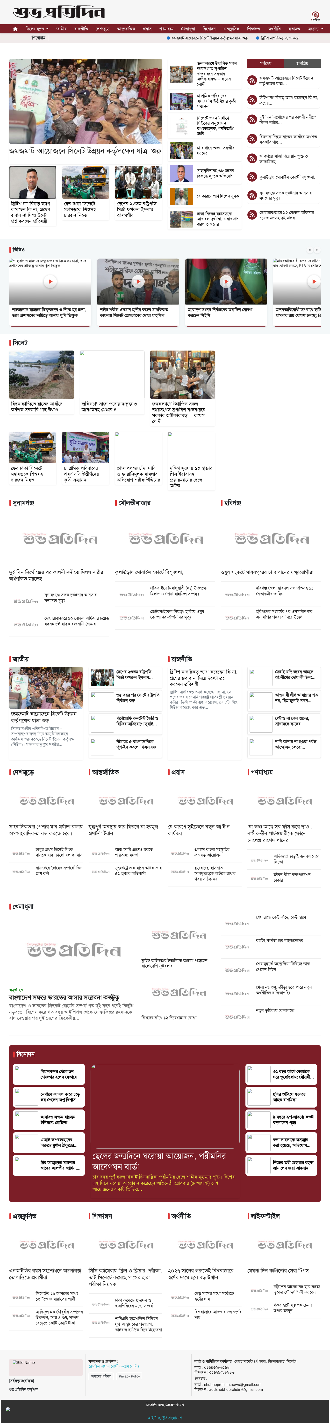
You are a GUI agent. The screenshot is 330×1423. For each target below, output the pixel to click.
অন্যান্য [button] (314, 29)
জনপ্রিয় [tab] (302, 63)
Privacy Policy (129, 1376)
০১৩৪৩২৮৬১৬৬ (217, 1367)
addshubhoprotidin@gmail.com (236, 1389)
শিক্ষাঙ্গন (253, 29)
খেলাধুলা (188, 29)
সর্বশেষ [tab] (265, 63)
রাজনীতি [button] (81, 29)
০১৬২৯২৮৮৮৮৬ (222, 1372)
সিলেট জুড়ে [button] (35, 29)
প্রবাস (147, 29)
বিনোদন (209, 29)
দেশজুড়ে (102, 29)
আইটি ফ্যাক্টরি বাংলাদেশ (165, 1418)
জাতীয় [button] (61, 29)
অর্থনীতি (274, 29)
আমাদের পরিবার (101, 1376)
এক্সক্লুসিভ (231, 29)
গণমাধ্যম (166, 29)
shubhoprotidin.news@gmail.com (232, 1384)
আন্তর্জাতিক (126, 29)
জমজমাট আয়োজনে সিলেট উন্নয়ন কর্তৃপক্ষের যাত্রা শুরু (182, 38)
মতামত (294, 29)
